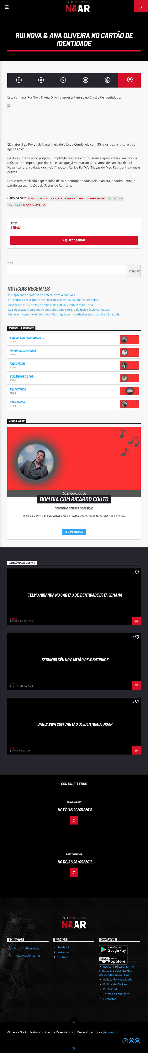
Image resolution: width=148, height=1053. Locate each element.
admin (15, 227)
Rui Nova (115, 198)
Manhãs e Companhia (23, 350)
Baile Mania (17, 402)
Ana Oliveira (37, 198)
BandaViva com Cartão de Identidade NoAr (75, 724)
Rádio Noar (96, 198)
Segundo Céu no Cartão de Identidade (75, 659)
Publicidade (111, 989)
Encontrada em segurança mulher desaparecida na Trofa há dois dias (53, 300)
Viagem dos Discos (21, 376)
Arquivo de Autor (74, 240)
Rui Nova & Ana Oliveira (27, 204)
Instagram (64, 952)
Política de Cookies (115, 984)
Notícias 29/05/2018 (75, 809)
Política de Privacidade (117, 979)
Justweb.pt (111, 1032)
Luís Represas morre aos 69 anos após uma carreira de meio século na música (59, 309)
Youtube (62, 957)
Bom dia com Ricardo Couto (27, 337)
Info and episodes (74, 531)
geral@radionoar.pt (27, 955)
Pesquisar (12, 262)
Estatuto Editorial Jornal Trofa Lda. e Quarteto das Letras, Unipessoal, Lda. (116, 970)
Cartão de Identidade (67, 198)
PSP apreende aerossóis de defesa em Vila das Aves (41, 295)
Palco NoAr (17, 363)
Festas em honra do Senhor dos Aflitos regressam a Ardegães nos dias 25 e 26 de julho (64, 314)
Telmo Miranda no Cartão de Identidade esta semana (75, 594)
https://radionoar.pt (27, 948)
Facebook (63, 947)
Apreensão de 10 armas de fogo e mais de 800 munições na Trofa (50, 305)
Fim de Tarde (18, 389)
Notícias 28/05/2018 (75, 861)
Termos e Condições (116, 994)
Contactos (109, 999)
